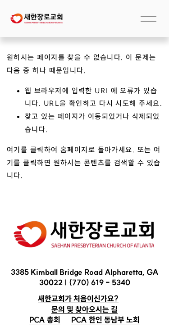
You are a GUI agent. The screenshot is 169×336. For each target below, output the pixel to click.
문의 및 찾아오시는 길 (84, 309)
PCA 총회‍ (44, 319)
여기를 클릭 (25, 149)
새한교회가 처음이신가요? (78, 298)
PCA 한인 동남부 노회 (105, 319)
